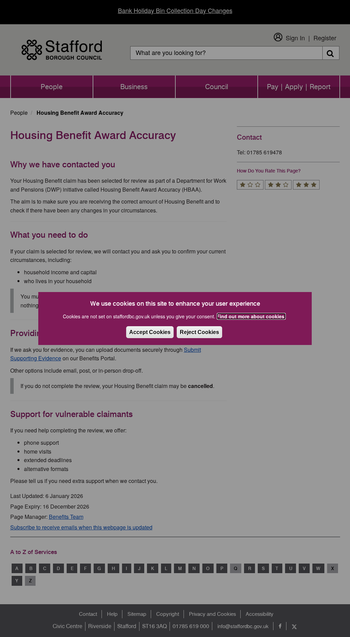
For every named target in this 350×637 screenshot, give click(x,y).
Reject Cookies (199, 332)
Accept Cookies (150, 332)
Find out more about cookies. (251, 316)
